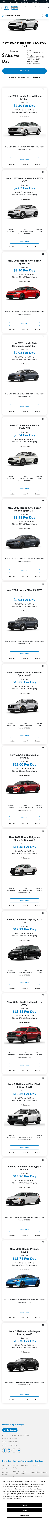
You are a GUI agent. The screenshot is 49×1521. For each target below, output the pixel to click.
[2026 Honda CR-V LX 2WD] (24, 623)
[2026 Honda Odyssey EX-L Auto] (24, 953)
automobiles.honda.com (39, 1472)
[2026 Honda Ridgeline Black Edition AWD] (24, 870)
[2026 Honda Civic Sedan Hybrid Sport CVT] (24, 541)
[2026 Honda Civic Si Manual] (24, 788)
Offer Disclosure (24, 117)
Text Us (37, 165)
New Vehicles (7, 1465)
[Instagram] (9, 1450)
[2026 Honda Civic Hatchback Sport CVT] (24, 376)
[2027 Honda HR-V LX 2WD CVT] (24, 211)
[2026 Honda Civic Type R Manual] (24, 1200)
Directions (34, 1469)
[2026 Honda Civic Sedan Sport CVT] (24, 294)
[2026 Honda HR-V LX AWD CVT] (24, 459)
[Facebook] (4, 1450)
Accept (24, 1505)
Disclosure (36, 77)
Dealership (37, 1461)
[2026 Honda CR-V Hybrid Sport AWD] (24, 706)
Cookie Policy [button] (11, 1496)
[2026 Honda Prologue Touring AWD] (24, 1364)
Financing (26, 1461)
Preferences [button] (17, 1498)
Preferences (24, 1515)
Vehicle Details (24, 71)
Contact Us (11, 1430)
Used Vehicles (7, 1469)
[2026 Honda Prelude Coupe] (24, 1282)
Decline (24, 1510)
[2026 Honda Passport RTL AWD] (24, 1035)
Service (17, 1461)
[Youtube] (19, 1450)
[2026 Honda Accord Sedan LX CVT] (24, 129)
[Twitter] (14, 1450)
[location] (43, 2)
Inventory (7, 1461)
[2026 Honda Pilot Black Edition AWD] (24, 1117)
